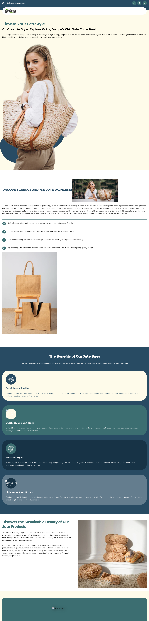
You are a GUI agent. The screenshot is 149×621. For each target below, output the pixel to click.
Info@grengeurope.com (15, 3)
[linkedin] (145, 3)
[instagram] (134, 3)
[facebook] (139, 3)
